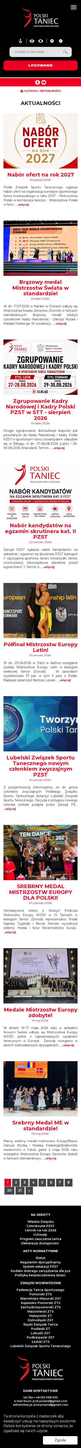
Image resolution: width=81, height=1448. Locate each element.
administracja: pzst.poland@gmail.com (40, 1404)
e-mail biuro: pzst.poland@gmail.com (40, 1401)
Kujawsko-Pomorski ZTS (40, 1303)
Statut (40, 1258)
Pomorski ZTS (40, 1294)
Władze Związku (40, 1222)
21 (20, 1190)
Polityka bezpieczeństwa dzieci (40, 1275)
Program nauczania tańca (40, 1239)
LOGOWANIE (40, 65)
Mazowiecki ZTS (40, 1311)
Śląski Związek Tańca (40, 1324)
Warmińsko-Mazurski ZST (40, 1298)
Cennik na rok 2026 (40, 1230)
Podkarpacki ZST (40, 1337)
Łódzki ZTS (40, 1342)
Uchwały (40, 1235)
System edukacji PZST (40, 1267)
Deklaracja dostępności (40, 1243)
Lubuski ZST (40, 1333)
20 (9, 1190)
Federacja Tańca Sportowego (40, 1290)
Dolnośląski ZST (40, 1320)
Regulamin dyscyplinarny (40, 1262)
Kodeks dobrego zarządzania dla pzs (40, 1271)
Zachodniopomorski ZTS (41, 1307)
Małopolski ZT (40, 1316)
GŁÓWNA (30, 90)
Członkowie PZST (41, 1226)
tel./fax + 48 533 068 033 (41, 1397)
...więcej (22, 204)
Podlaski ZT (40, 1329)
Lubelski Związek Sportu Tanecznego (40, 1346)
